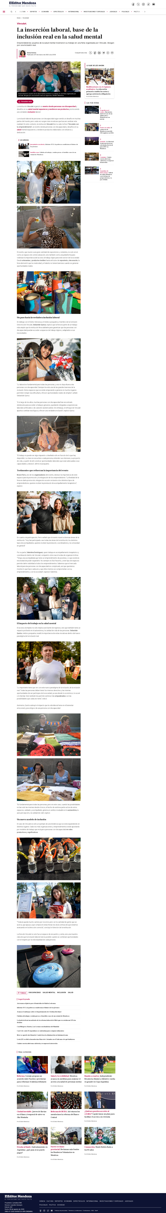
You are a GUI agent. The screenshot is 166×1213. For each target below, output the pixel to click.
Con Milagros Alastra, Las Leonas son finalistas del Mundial (38, 1027)
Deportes (59, 1201)
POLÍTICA (137, 11)
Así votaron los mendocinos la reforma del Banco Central (65, 1114)
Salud (70, 992)
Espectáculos (79, 1201)
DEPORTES (33, 11)
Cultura (50, 1201)
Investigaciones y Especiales (111, 1201)
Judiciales (129, 1201)
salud (19, 130)
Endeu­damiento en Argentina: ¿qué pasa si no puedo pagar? (32, 1150)
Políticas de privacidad (61, 1210)
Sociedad (26, 18)
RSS (92, 1210)
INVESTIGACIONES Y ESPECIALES (94, 11)
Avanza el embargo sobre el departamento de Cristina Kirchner (39, 1012)
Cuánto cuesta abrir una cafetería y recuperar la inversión (37, 1043)
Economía (68, 1201)
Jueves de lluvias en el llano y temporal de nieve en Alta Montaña (31, 1114)
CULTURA (22, 11)
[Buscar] (11, 11)
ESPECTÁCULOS (59, 11)
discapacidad (35, 992)
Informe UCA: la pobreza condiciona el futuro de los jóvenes (38, 1008)
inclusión (31, 112)
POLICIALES (125, 11)
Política (52, 1205)
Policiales (43, 1205)
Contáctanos (86, 1210)
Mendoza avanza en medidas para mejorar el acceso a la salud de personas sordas (66, 1079)
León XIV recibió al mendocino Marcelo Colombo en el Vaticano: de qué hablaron (46, 1039)
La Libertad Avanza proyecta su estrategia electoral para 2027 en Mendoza (107, 145)
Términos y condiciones (75, 1210)
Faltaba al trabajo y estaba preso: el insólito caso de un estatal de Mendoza (43, 1016)
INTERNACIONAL (73, 11)
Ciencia (42, 1201)
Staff (96, 1210)
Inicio (19, 18)
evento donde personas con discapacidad (59, 106)
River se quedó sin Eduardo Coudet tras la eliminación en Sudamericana (42, 1035)
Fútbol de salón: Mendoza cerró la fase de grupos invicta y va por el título (106, 176)
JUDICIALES (113, 11)
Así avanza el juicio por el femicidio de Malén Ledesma (36, 1003)
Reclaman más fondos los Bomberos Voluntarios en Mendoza (65, 1152)
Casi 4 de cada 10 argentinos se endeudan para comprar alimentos (40, 1031)
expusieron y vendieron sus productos (54, 109)
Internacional (92, 1201)
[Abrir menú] (3, 11)
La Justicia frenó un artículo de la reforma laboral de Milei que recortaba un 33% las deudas (46, 1021)
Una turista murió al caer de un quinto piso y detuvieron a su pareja (106, 115)
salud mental (33, 109)
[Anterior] (15, 11)
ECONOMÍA (45, 11)
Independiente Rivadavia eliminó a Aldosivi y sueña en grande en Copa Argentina (99, 1079)
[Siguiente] (144, 11)
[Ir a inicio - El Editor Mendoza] (22, 4)
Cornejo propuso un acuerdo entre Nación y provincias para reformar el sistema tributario (31, 1079)
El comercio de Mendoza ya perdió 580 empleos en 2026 (107, 130)
